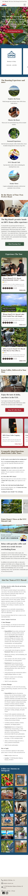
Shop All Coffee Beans (14, 410)
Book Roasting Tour (14, 31)
